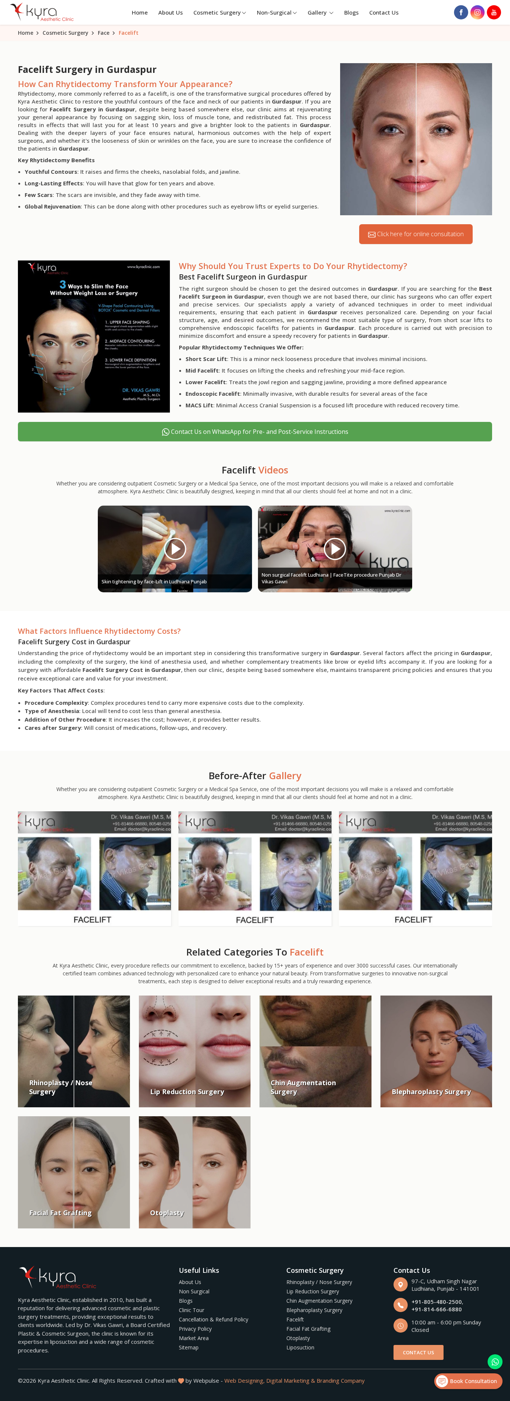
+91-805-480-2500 (436, 1301)
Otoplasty (298, 1338)
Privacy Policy (195, 1328)
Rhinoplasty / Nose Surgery (319, 1282)
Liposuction (300, 1347)
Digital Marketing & (290, 1380)
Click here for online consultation (420, 234)
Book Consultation (472, 1381)
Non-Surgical (274, 12)
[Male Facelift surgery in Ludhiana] (255, 868)
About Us (170, 12)
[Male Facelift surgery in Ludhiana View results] (94, 868)
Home (140, 12)
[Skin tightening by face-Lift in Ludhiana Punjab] (175, 549)
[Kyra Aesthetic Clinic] (42, 12)
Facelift (295, 1319)
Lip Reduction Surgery (312, 1291)
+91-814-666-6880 (436, 1309)
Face (103, 32)
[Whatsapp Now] (495, 1361)
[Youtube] (494, 12)
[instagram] (477, 12)
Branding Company (341, 1380)
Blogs (351, 12)
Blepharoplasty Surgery (314, 1310)
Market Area (194, 1338)
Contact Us (384, 12)
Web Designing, (244, 1380)
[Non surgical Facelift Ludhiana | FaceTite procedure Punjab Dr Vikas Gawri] (335, 549)
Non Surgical (194, 1291)
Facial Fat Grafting (308, 1328)
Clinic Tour (191, 1310)
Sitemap (189, 1347)
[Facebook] (461, 12)
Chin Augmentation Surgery (319, 1300)
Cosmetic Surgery (217, 12)
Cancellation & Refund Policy (213, 1319)
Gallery (318, 12)
